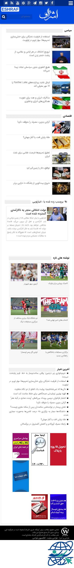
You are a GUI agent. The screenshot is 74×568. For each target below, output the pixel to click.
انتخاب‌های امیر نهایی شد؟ (57, 320)
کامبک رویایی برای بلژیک (58, 283)
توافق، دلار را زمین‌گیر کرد (38, 168)
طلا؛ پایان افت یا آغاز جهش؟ (36, 137)
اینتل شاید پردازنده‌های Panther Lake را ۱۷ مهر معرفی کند (31, 84)
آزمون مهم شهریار (31, 284)
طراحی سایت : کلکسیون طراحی (45, 538)
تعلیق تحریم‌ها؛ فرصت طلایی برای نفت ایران (31, 154)
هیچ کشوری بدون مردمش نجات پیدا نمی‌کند (32, 69)
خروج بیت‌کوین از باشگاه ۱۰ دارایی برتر (31, 183)
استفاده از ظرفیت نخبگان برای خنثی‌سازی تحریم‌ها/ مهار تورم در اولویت (30, 38)
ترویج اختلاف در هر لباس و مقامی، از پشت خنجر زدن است (32, 53)
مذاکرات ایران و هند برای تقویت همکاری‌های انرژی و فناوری (34, 99)
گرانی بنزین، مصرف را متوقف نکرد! (33, 122)
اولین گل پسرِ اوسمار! (29, 352)
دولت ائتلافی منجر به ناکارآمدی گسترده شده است (28, 212)
